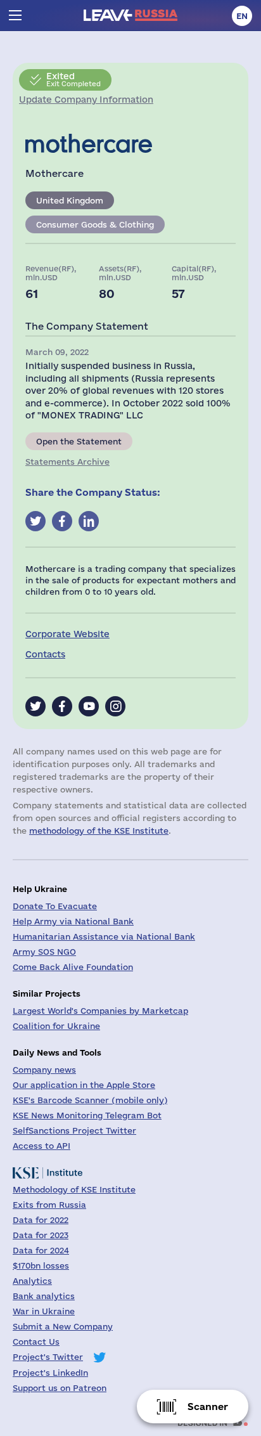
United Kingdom (69, 200)
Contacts (45, 654)
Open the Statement (79, 441)
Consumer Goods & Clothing (95, 224)
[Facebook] (62, 706)
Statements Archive (67, 461)
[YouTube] (89, 706)
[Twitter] (35, 706)
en (242, 15)
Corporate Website (67, 634)
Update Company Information (86, 99)
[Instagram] (115, 706)
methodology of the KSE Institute (99, 830)
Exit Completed (73, 79)
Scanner (208, 1406)
